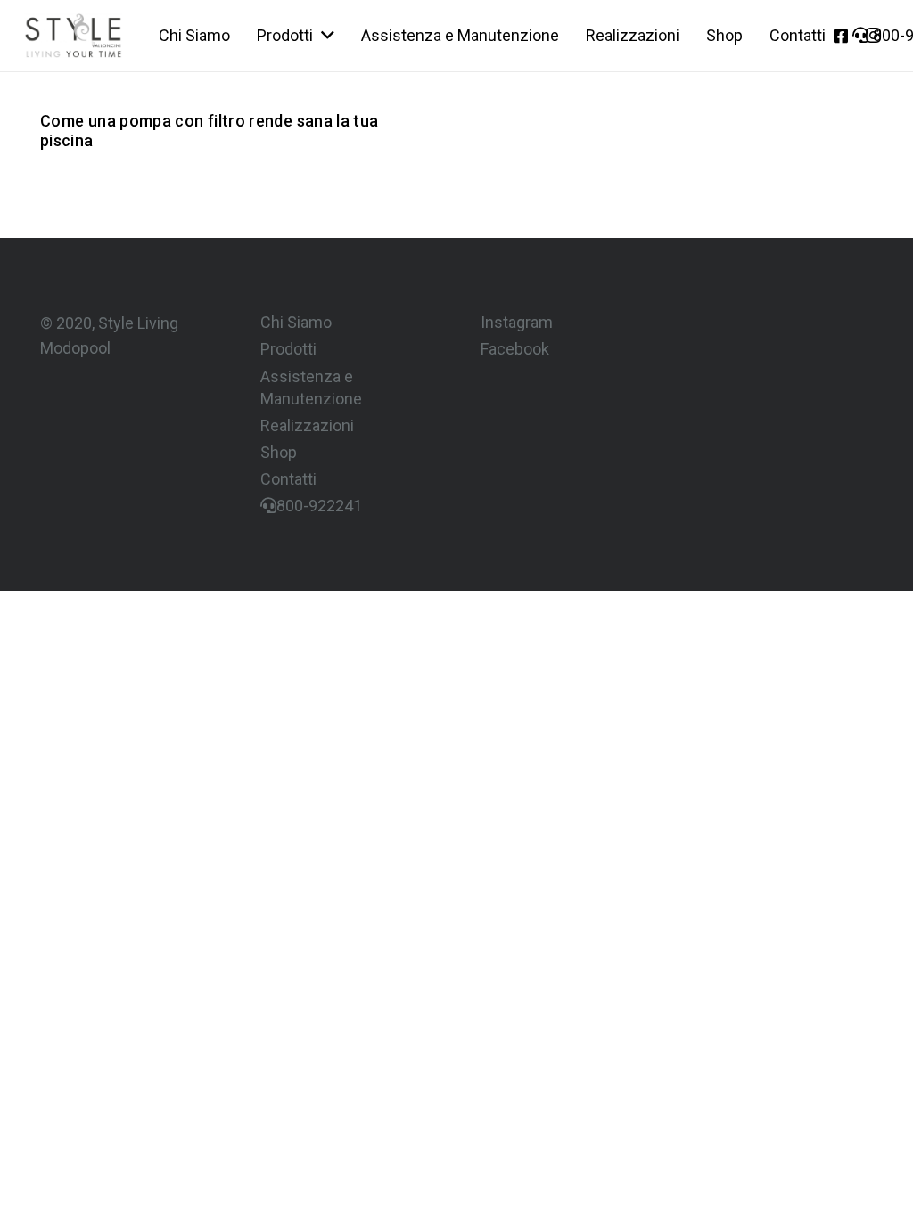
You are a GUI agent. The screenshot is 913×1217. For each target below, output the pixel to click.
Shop (278, 452)
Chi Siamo (296, 322)
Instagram (517, 322)
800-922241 (319, 505)
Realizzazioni (307, 425)
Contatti (288, 479)
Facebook (515, 348)
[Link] (73, 35)
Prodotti (288, 348)
